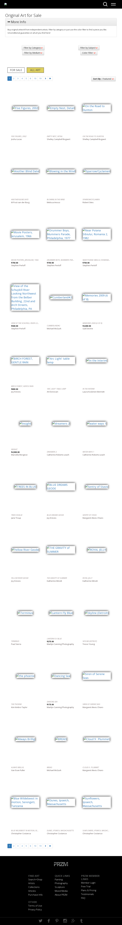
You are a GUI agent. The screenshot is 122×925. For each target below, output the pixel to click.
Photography (61, 883)
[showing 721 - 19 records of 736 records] (50, 78)
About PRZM (61, 894)
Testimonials (87, 894)
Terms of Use (35, 905)
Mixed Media (61, 890)
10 (35, 78)
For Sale (16, 70)
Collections (34, 887)
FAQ (83, 897)
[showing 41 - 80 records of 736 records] (45, 78)
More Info (18, 22)
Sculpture (60, 887)
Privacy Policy (35, 909)
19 (40, 78)
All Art (35, 70)
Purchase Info (35, 894)
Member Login (88, 882)
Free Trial (85, 886)
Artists (31, 883)
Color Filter (87, 52)
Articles (32, 890)
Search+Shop (35, 879)
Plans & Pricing (88, 890)
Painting (59, 879)
